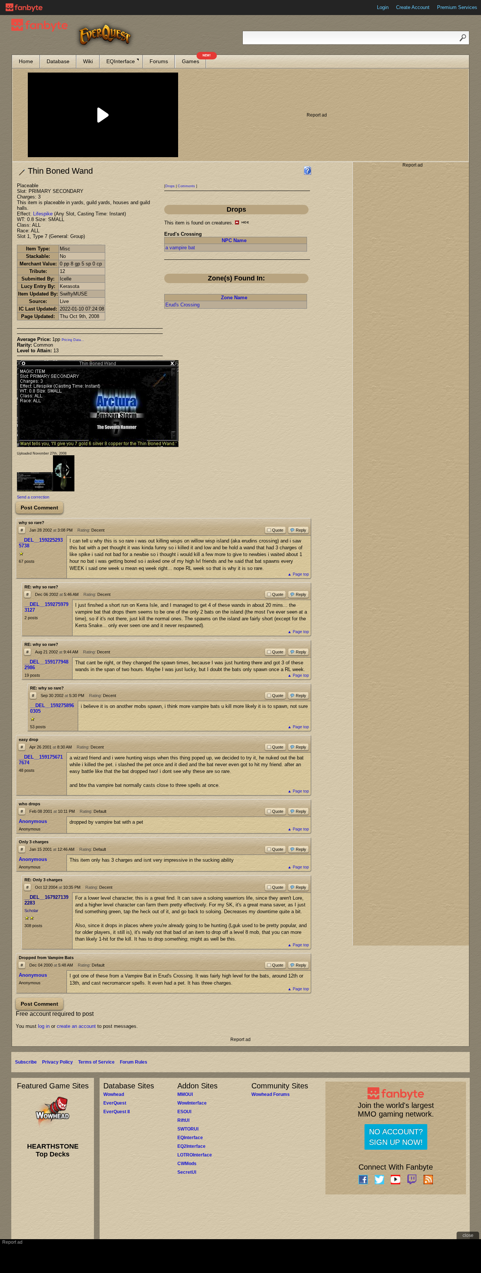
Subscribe (26, 1062)
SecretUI (186, 1172)
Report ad (317, 115)
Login (383, 7)
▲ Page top (298, 574)
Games (194, 59)
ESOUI (184, 1111)
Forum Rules (133, 1062)
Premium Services (457, 7)
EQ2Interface (191, 1146)
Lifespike (43, 214)
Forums (159, 61)
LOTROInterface (194, 1155)
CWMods (187, 1163)
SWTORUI (187, 1129)
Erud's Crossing (182, 305)
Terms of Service (96, 1062)
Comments (186, 186)
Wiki (88, 61)
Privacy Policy (57, 1062)
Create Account (413, 7)
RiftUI (183, 1120)
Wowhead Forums (270, 1094)
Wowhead (113, 1094)
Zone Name (234, 297)
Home (26, 61)
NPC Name (234, 240)
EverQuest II (116, 1111)
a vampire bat (180, 247)
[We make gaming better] (24, 7)
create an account (76, 1026)
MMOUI (185, 1094)
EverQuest (114, 1103)
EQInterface (120, 61)
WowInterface (192, 1103)
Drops (170, 186)
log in (44, 1026)
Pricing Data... (73, 340)
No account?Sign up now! (396, 1137)
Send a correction (33, 497)
